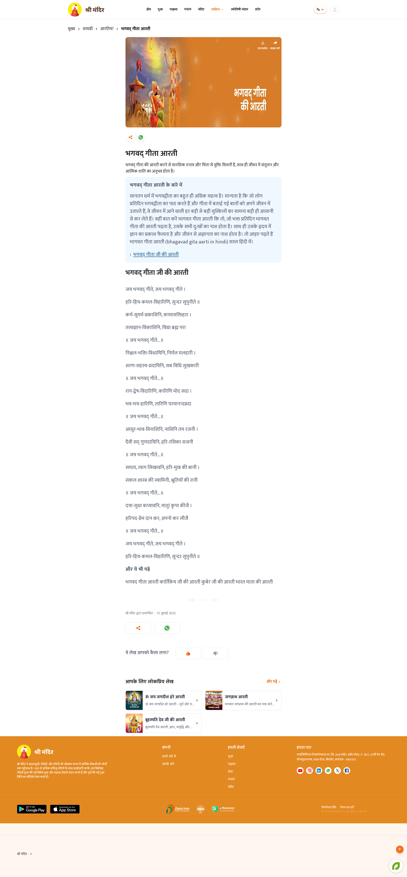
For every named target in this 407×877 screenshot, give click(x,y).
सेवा (230, 772)
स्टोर (258, 9)
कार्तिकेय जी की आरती (180, 582)
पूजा (160, 9)
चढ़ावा (173, 9)
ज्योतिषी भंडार (239, 9)
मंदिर (201, 9)
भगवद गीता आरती (142, 582)
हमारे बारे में (169, 756)
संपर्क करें (168, 764)
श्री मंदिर (22, 854)
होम (148, 9)
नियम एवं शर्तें (347, 807)
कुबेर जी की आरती (218, 582)
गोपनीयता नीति (328, 807)
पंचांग (187, 9)
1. (154, 254)
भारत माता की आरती (254, 582)
